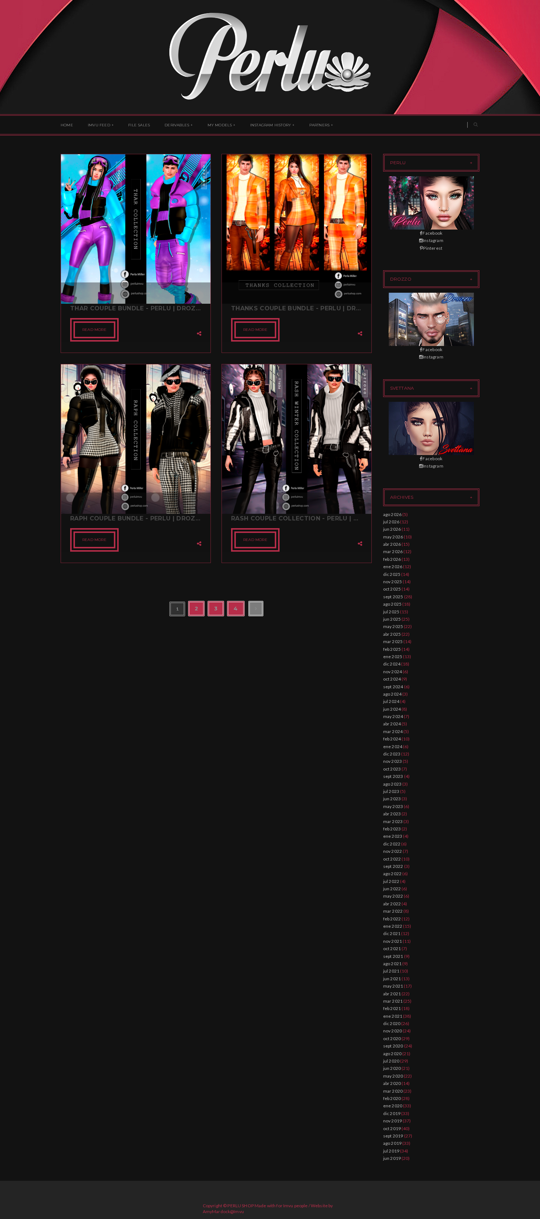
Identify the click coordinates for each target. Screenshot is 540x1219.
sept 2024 (393, 686)
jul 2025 (391, 611)
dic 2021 (392, 933)
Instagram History (270, 125)
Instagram (433, 240)
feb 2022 (392, 919)
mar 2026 (393, 551)
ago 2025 (392, 604)
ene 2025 (393, 656)
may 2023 (393, 806)
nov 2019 (392, 1121)
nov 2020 (392, 1031)
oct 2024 (392, 679)
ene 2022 (393, 926)
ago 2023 (392, 784)
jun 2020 (392, 1068)
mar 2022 (393, 911)
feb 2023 (392, 829)
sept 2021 (393, 956)
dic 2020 (392, 1023)
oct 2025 (392, 589)
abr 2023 (392, 813)
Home (67, 125)
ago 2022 (392, 873)
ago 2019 (392, 1143)
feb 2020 (392, 1098)
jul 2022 (391, 881)
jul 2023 (391, 791)
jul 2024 (391, 701)
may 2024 (393, 716)
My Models (220, 125)
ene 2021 (393, 1016)
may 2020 (393, 1076)
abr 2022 (392, 903)
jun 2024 (392, 709)
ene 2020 (393, 1105)
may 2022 (393, 896)
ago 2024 (392, 694)
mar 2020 (393, 1091)
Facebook (432, 233)
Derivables (177, 125)
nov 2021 (392, 941)
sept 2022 (393, 866)
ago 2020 (392, 1053)
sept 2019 (393, 1136)
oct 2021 (392, 948)
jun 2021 (392, 978)
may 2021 (393, 986)
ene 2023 (393, 836)
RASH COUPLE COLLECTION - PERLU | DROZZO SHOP (296, 518)
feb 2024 (392, 739)
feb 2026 (392, 559)
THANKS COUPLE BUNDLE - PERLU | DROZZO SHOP (296, 308)
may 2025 (393, 626)
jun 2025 (392, 619)
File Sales (139, 125)
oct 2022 (392, 859)
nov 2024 (392, 671)
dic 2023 (392, 754)
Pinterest (432, 248)
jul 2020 (391, 1061)
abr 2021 (392, 993)
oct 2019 (392, 1128)
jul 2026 (391, 521)
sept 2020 (393, 1046)
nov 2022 (392, 851)
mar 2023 (393, 821)
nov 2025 (392, 581)
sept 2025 (393, 596)
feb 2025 (392, 649)
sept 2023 (393, 776)
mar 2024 (393, 731)
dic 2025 (392, 574)
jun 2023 (392, 798)
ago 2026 (392, 514)
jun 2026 (392, 529)
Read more (94, 329)
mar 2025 (393, 641)
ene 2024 (393, 746)
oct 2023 (392, 769)
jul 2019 (391, 1151)
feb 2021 (392, 1008)
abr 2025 (392, 634)
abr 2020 (392, 1083)
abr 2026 (392, 544)
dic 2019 (392, 1113)
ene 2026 (393, 566)
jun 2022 (392, 888)
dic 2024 (392, 664)
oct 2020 (392, 1038)
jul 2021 (391, 971)
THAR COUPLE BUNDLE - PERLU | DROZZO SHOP (135, 308)
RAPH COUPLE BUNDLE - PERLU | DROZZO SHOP (135, 518)
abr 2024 (392, 723)
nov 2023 (392, 761)
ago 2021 (392, 963)
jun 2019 (392, 1158)
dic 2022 (392, 844)
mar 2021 (393, 1001)
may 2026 (393, 537)
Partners (319, 125)
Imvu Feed (99, 125)
